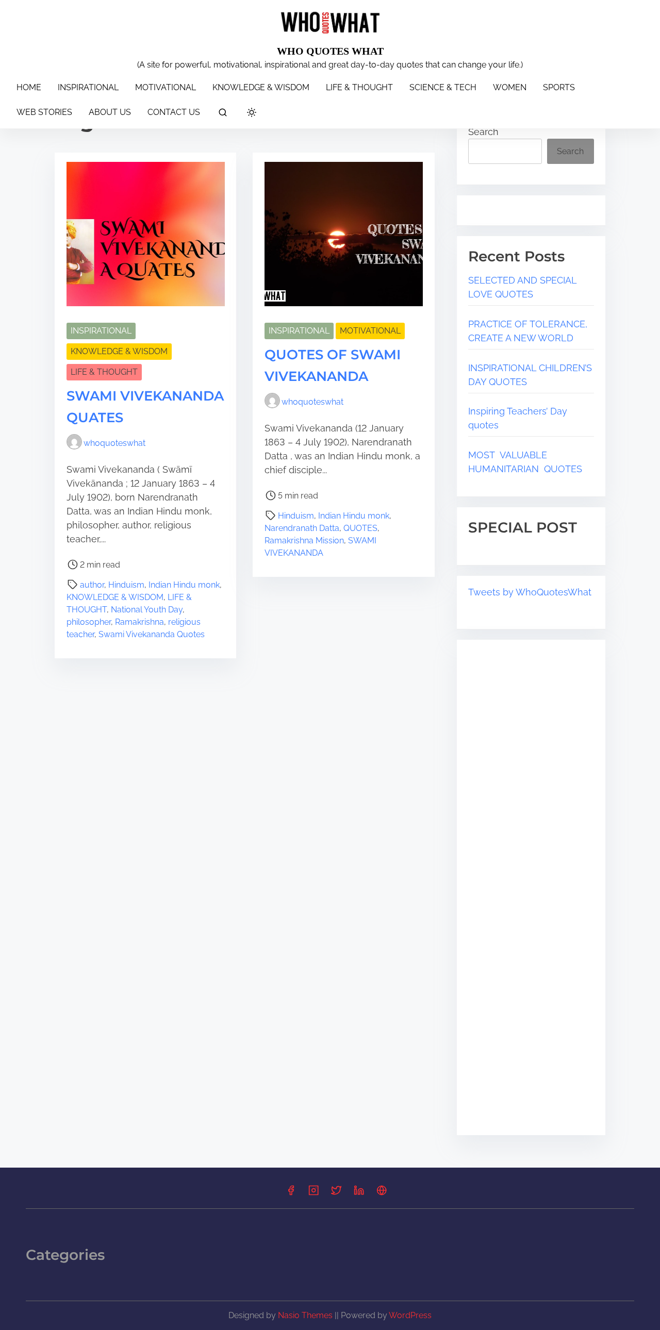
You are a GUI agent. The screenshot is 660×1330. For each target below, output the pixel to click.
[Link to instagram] (313, 1194)
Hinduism (126, 585)
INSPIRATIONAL (101, 331)
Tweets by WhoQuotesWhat (529, 592)
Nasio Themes (306, 1315)
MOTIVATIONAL (370, 331)
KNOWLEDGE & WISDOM (119, 351)
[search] (222, 114)
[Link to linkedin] (359, 1194)
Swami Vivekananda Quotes (151, 634)
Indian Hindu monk (184, 585)
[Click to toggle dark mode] (251, 113)
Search (483, 131)
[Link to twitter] (336, 1194)
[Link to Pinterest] (381, 1194)
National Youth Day (147, 609)
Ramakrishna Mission (304, 540)
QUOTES (360, 528)
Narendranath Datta (302, 528)
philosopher (89, 622)
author (92, 585)
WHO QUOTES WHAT (330, 51)
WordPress (410, 1315)
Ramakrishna (139, 622)
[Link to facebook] (291, 1194)
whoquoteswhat (114, 443)
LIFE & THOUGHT (104, 372)
